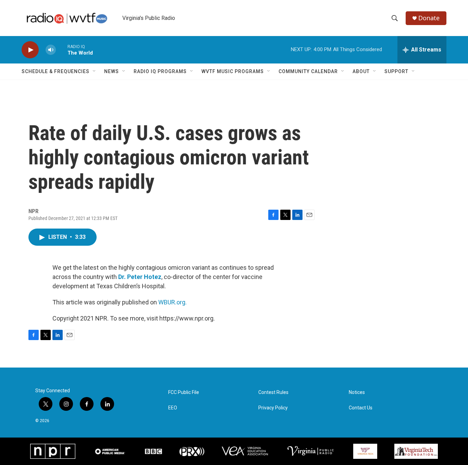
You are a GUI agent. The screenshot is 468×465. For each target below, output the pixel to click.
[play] (30, 50)
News (111, 71)
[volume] (51, 50)
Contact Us (360, 407)
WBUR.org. (172, 302)
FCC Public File (183, 392)
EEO (172, 407)
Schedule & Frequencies (55, 71)
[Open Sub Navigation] (94, 71)
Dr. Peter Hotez (139, 276)
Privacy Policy (273, 407)
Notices (357, 392)
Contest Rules (273, 392)
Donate (429, 18)
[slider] (62, 49)
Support (396, 71)
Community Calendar (308, 71)
